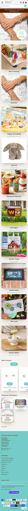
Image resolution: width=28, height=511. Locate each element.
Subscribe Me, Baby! (14, 270)
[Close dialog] (26, 238)
